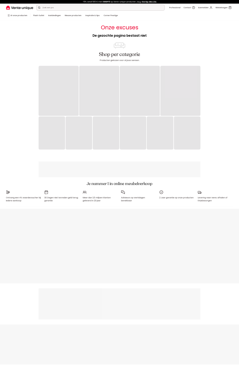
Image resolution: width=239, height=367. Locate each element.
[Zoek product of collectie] (39, 7)
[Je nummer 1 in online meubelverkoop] (19, 7)
